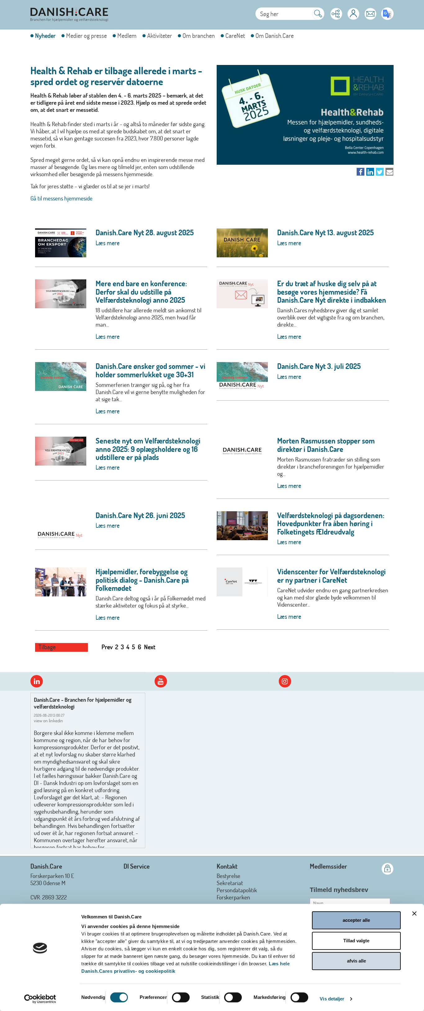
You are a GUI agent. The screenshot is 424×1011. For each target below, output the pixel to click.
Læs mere (108, 243)
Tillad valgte (356, 940)
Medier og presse (86, 35)
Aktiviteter (159, 35)
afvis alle (356, 960)
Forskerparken (233, 897)
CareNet (235, 35)
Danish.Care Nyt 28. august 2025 (145, 232)
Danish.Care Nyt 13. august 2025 (325, 232)
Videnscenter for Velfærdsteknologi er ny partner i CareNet (331, 575)
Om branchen (199, 35)
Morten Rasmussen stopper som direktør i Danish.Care (326, 444)
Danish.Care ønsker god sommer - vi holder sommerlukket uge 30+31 (150, 370)
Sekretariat (230, 883)
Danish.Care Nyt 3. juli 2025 (319, 366)
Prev (107, 647)
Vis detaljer (332, 998)
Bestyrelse (228, 876)
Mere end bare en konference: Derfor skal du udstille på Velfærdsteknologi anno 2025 (141, 291)
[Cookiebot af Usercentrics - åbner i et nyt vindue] (40, 999)
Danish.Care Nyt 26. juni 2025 (140, 515)
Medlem (127, 35)
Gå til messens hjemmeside (61, 198)
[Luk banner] (414, 913)
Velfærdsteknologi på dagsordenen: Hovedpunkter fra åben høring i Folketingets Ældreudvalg (330, 523)
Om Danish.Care (274, 35)
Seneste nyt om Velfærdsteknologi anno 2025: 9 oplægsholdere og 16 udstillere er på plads (148, 449)
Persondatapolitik (237, 890)
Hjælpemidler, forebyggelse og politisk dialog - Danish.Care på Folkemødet (142, 580)
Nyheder (45, 35)
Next (150, 647)
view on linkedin (48, 721)
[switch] (181, 997)
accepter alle (356, 920)
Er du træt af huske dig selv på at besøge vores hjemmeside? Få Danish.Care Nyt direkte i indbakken (331, 291)
